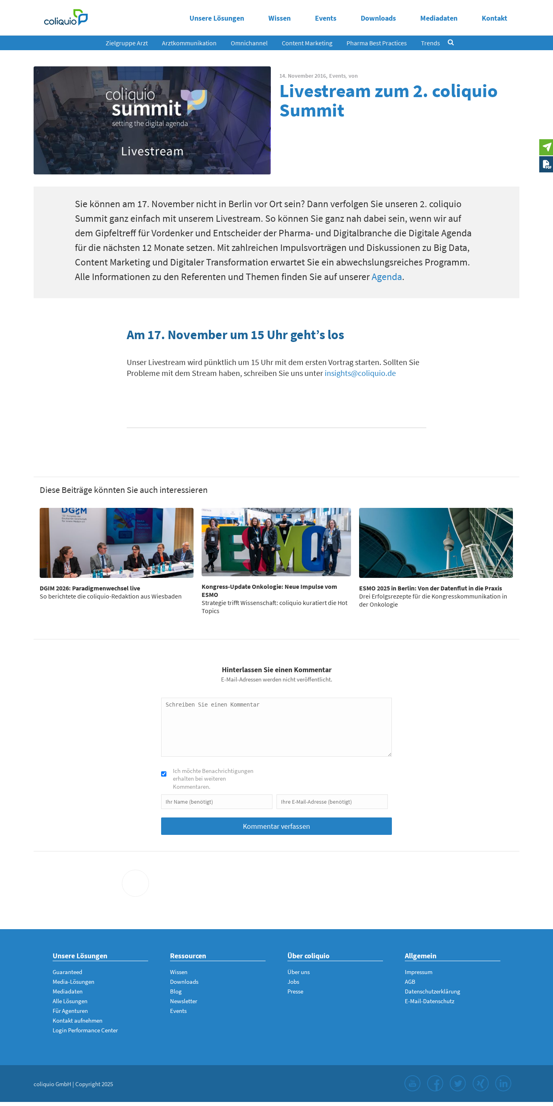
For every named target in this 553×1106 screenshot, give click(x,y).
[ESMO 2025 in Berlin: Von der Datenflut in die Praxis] (436, 543)
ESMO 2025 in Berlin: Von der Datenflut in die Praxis (430, 588)
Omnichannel (249, 43)
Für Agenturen (70, 1011)
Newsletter (183, 1001)
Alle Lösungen (70, 1001)
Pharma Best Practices (377, 43)
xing (480, 1083)
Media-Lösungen (73, 981)
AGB (410, 981)
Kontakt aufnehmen (77, 1020)
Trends (430, 43)
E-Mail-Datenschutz (429, 1001)
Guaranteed (67, 972)
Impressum (418, 972)
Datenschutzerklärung (432, 991)
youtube (412, 1083)
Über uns (298, 972)
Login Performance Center (85, 1030)
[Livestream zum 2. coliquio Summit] (152, 120)
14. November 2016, (303, 75)
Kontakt (494, 18)
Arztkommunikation (189, 43)
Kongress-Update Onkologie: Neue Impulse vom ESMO (269, 590)
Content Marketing (307, 43)
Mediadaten (438, 18)
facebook (435, 1083)
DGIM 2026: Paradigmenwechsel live (90, 588)
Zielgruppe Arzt (127, 43)
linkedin (503, 1083)
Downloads (378, 18)
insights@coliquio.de (360, 373)
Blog (176, 991)
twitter (458, 1083)
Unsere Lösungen (216, 18)
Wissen (279, 18)
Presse (295, 991)
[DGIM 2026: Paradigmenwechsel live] (117, 543)
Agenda (387, 276)
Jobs (293, 981)
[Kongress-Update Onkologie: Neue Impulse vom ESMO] (276, 542)
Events (325, 18)
